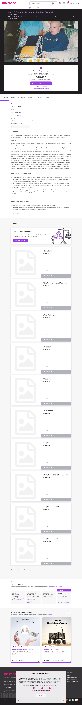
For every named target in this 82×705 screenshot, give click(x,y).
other (33, 120)
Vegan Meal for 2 (51, 443)
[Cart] (64, 3)
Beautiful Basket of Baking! (56, 475)
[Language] (60, 3)
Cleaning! (47, 379)
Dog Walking (49, 315)
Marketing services (72, 677)
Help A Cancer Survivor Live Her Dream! (30, 12)
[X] (7, 681)
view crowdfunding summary (41, 88)
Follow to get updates (63, 602)
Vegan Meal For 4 (51, 506)
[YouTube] (10, 681)
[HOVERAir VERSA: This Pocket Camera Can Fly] (25, 632)
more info (13, 115)
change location (48, 7)
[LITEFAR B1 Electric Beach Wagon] (56, 632)
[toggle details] (39, 662)
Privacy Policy (8, 700)
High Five (47, 251)
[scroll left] (67, 583)
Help (49, 586)
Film (12, 120)
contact (18, 115)
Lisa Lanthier (13, 14)
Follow (41, 83)
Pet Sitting (48, 411)
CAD (53, 3)
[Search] (31, 3)
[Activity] (68, 3)
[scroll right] (70, 613)
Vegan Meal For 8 (51, 538)
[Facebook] (5, 681)
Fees (68, 675)
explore (50, 614)
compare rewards (20, 240)
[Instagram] (12, 681)
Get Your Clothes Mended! (55, 283)
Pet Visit (47, 347)
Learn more (18, 599)
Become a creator (72, 679)
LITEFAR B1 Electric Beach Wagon (55, 652)
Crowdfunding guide (58, 586)
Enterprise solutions (72, 681)
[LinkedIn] (14, 681)
